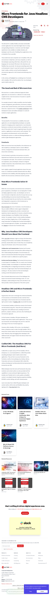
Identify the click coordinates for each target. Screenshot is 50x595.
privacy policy (10, 549)
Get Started (25, 513)
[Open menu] (47, 4)
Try (43, 3)
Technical (5, 11)
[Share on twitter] (44, 26)
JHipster (6, 225)
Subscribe (20, 545)
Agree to (8, 549)
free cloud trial (13, 387)
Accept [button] (42, 591)
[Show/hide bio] (25, 21)
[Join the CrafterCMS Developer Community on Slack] (25, 526)
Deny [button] (31, 591)
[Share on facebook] (41, 26)
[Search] (39, 4)
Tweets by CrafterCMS (38, 35)
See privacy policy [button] (36, 588)
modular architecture (23, 108)
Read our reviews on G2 (7, 583)
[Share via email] (47, 26)
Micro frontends (5, 207)
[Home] (7, 4)
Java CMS (6, 238)
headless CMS (17, 302)
